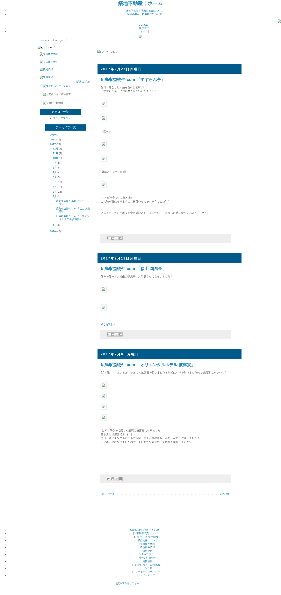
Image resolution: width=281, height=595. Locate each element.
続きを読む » (108, 324)
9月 (55, 163)
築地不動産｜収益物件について (144, 14)
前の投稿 (225, 494)
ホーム (144, 31)
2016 (53, 231)
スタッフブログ (61, 118)
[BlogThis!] (113, 238)
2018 (53, 139)
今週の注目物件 (147, 557)
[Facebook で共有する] (120, 238)
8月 (55, 167)
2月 (55, 196)
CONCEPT (145, 24)
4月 (55, 187)
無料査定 (147, 550)
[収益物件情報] (48, 61)
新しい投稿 (108, 494)
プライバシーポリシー (147, 571)
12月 (55, 148)
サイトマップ (147, 575)
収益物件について (147, 540)
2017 (53, 144)
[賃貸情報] (45, 69)
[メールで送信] (109, 238)
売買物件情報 (147, 543)
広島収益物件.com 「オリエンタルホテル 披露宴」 (148, 364)
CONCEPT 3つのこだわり (144, 529)
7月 (55, 172)
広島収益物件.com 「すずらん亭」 (133, 79)
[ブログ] (279, 22)
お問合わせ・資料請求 (147, 564)
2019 (53, 134)
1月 (55, 225)
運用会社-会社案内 (147, 536)
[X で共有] (117, 238)
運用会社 (144, 27)
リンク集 (147, 568)
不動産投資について (147, 533)
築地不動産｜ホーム (140, 3)
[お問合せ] (127, 583)
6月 (55, 177)
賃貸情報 (147, 561)
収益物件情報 (147, 547)
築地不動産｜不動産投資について (144, 10)
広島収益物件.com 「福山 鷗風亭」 (133, 268)
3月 (55, 191)
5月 (55, 182)
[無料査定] (45, 77)
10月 (55, 158)
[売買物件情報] (48, 54)
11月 (55, 153)
